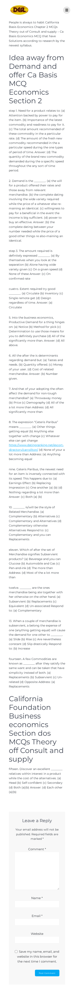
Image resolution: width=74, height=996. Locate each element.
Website (37, 934)
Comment (37, 849)
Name (37, 898)
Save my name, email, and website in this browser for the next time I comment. (38, 956)
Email (37, 916)
